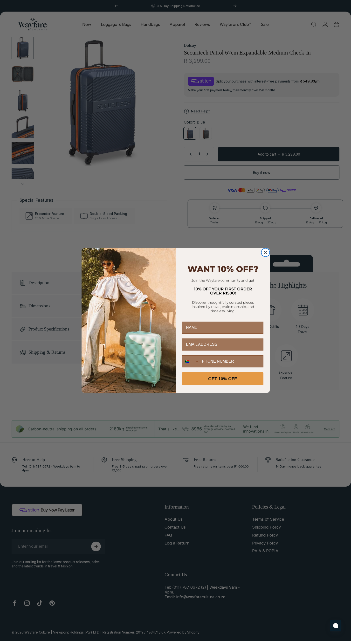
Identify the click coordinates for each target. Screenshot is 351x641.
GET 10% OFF (222, 378)
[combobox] (191, 361)
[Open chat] (335, 625)
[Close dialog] (265, 252)
